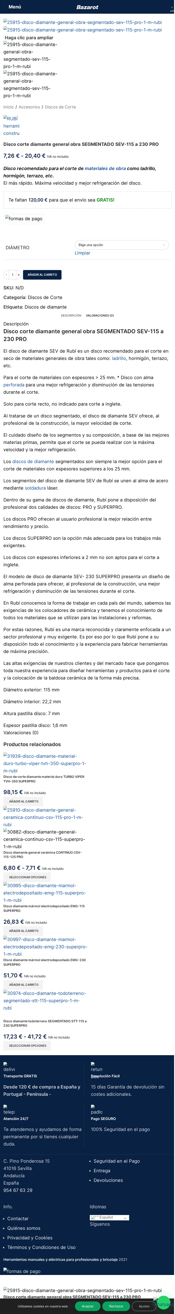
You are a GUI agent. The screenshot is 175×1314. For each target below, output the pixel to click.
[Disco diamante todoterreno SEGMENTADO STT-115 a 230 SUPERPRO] (45, 1000)
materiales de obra (105, 168)
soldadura (35, 488)
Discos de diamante (46, 307)
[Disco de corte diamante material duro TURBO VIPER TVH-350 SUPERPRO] (45, 763)
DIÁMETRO (17, 247)
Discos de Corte (60, 107)
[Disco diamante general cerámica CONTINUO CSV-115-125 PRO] (45, 817)
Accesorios (29, 107)
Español (106, 1217)
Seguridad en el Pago (117, 1161)
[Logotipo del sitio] (88, 7)
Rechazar (116, 1306)
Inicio (8, 107)
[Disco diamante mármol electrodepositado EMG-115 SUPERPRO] (45, 892)
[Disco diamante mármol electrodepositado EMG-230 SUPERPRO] (45, 946)
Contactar (17, 1218)
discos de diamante (33, 461)
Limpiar (82, 253)
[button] (23, 801)
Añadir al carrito (42, 274)
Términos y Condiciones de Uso (41, 1247)
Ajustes (144, 1306)
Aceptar (88, 1306)
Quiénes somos (23, 1228)
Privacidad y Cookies (29, 1238)
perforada (13, 385)
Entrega (102, 1170)
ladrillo (119, 358)
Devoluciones (108, 1180)
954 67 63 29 (17, 1190)
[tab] (71, 315)
